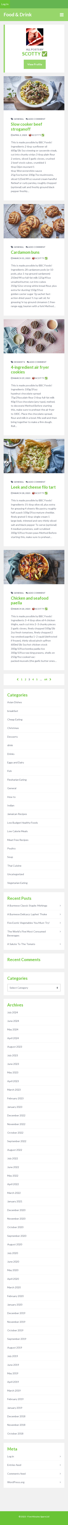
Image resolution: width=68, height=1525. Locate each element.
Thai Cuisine (14, 865)
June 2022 (13, 1167)
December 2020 (16, 1210)
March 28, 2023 (21, 493)
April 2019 (13, 1381)
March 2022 (14, 1192)
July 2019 (12, 1356)
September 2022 (16, 1141)
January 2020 (14, 1304)
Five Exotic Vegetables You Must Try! (28, 922)
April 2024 (13, 1038)
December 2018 (16, 1416)
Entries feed (14, 1464)
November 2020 (16, 1218)
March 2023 (14, 1089)
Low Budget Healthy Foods (22, 822)
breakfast (12, 710)
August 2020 (14, 1244)
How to (11, 796)
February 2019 (15, 1399)
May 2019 (12, 1373)
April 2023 (13, 1081)
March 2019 (14, 1390)
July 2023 (12, 1055)
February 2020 (15, 1296)
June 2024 (13, 1020)
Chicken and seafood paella (29, 600)
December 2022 (16, 1115)
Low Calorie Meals (17, 831)
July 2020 (12, 1253)
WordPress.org (15, 1482)
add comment (37, 119)
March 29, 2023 (21, 378)
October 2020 (15, 1227)
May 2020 (12, 1270)
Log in (10, 1456)
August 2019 (14, 1347)
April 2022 (13, 1184)
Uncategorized (15, 874)
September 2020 (16, 1235)
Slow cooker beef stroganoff (26, 126)
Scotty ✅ (37, 135)
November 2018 (16, 1424)
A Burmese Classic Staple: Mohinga (27, 905)
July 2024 (12, 1012)
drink (10, 745)
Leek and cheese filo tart (33, 487)
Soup (10, 856)
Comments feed (16, 1473)
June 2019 (13, 1364)
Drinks (11, 753)
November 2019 (16, 1321)
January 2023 (14, 1106)
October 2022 (15, 1132)
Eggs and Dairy (15, 762)
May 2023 (12, 1072)
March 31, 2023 (21, 258)
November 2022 (16, 1124)
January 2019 (14, 1407)
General (19, 119)
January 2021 (14, 1201)
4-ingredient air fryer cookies (30, 369)
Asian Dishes (14, 702)
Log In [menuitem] (5, 4)
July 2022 (12, 1158)
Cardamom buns (25, 252)
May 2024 (12, 1029)
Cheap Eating (14, 719)
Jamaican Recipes (17, 813)
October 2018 (15, 1433)
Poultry (11, 848)
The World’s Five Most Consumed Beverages (26, 933)
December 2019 (16, 1313)
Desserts (19, 362)
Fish (9, 770)
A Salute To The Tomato (21, 944)
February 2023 (15, 1098)
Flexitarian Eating (17, 779)
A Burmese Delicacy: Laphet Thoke (27, 914)
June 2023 (13, 1063)
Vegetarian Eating (17, 882)
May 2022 (12, 1175)
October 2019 (15, 1330)
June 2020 (13, 1261)
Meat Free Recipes (17, 839)
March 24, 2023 (21, 608)
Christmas (13, 727)
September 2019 (16, 1338)
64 (45, 679)
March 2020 (14, 1287)
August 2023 (14, 1046)
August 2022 (14, 1149)
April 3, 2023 (20, 135)
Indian (10, 805)
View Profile (34, 64)
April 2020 (13, 1278)
